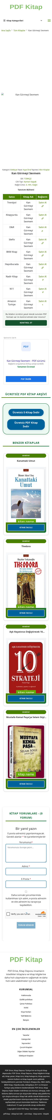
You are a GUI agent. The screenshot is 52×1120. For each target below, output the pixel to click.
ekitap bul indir (17, 1114)
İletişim (26, 1020)
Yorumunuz (25, 842)
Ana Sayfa (6, 30)
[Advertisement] (26, 63)
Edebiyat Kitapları (26, 1055)
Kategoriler (26, 1039)
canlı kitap (28, 1114)
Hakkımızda (26, 995)
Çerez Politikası (26, 1003)
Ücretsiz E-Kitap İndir (26, 412)
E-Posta (25, 879)
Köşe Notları (26, 1012)
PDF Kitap (25, 1109)
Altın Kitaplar (44, 169)
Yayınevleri (26, 1043)
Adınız (25, 866)
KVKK (26, 1007)
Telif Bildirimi (26, 1016)
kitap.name (37, 1114)
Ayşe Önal (27, 169)
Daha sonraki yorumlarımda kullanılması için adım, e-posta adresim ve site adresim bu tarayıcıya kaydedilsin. (26, 900)
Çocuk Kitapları (26, 1047)
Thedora (26, 546)
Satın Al (42, 202)
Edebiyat (13, 169)
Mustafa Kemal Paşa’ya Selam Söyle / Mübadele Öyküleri (26, 717)
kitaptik (46, 1114)
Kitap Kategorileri (15, 20)
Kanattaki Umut (26, 460)
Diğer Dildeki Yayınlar (26, 1051)
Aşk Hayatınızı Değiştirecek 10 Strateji (26, 631)
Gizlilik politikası (26, 999)
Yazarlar (26, 1035)
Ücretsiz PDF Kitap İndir (26, 424)
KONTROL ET (26, 322)
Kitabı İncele (26, 527)
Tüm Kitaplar (19, 30)
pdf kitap (6, 1114)
